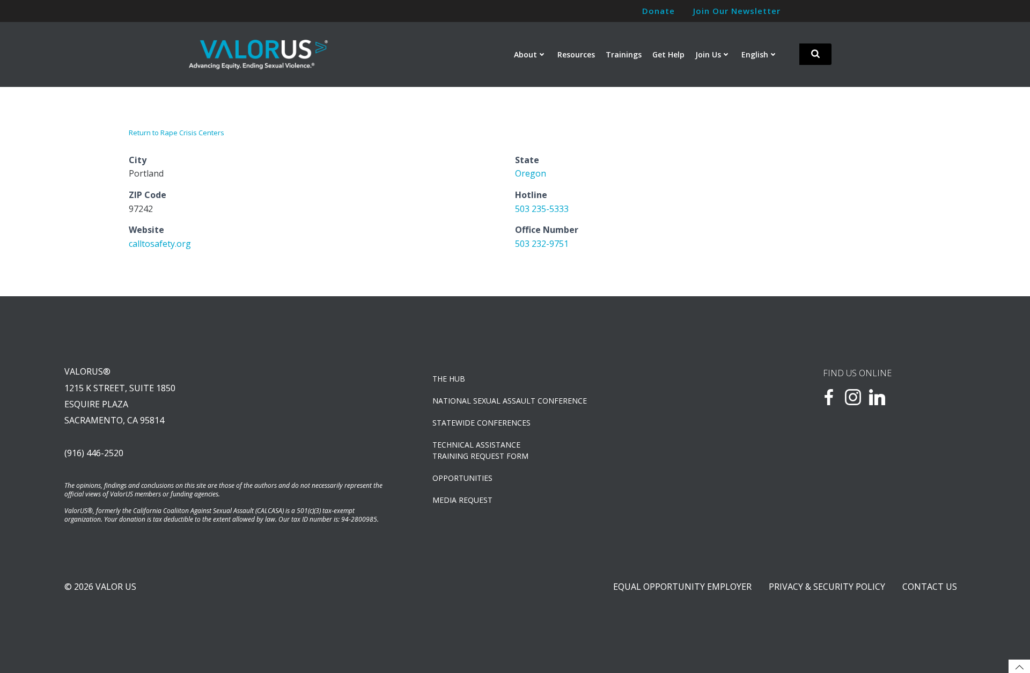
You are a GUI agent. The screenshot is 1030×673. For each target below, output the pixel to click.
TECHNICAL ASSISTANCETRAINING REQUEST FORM (480, 450)
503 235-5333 (542, 209)
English (754, 54)
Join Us (708, 54)
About (525, 54)
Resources (576, 54)
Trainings (624, 54)
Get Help (668, 54)
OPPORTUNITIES (462, 478)
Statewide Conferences (481, 423)
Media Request (462, 500)
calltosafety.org (160, 244)
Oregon (530, 173)
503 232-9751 (542, 244)
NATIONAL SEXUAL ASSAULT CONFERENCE (509, 401)
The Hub (448, 379)
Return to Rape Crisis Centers (176, 132)
